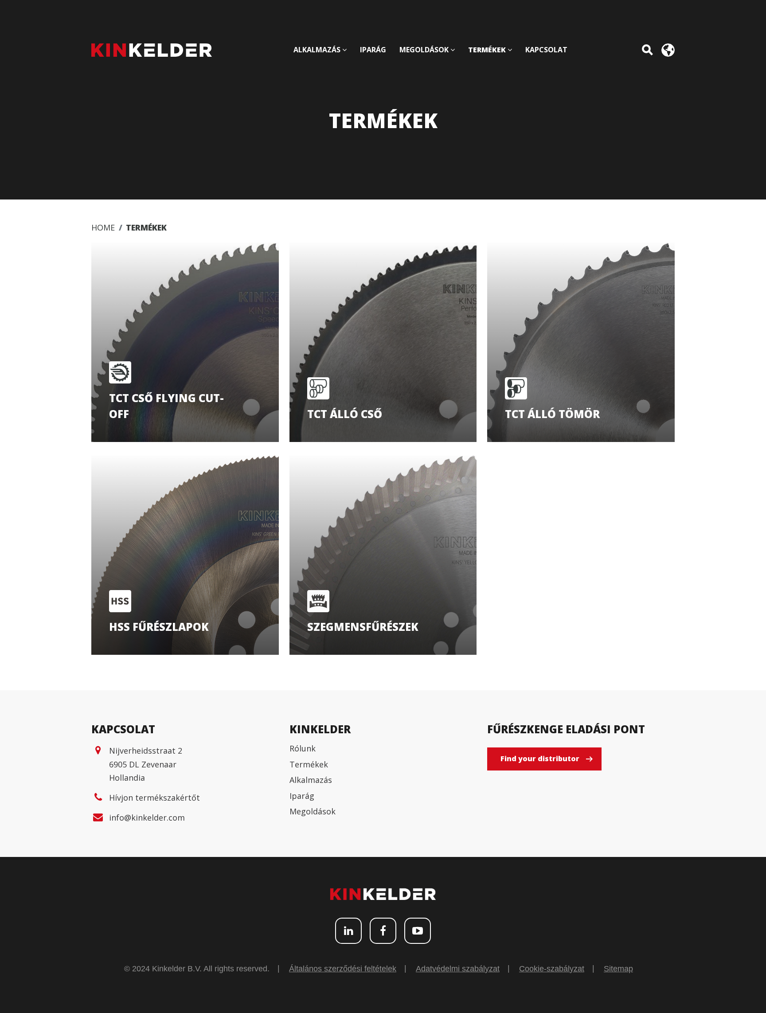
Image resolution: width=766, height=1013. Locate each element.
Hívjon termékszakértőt (154, 797)
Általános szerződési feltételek (342, 968)
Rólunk (302, 748)
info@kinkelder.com (147, 817)
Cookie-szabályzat (551, 968)
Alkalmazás (310, 779)
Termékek (308, 764)
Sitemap (618, 968)
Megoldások (312, 811)
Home (103, 227)
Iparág (301, 795)
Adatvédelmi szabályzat (458, 968)
